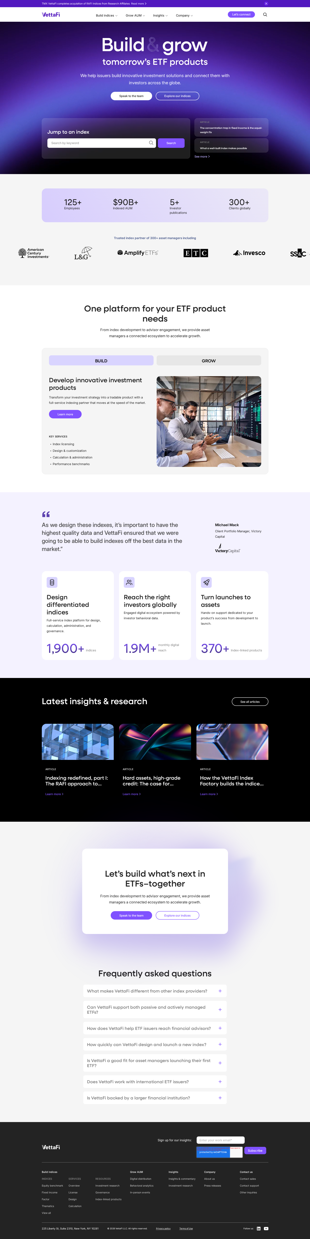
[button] (107, 14)
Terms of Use (186, 1228)
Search (171, 143)
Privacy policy (163, 1228)
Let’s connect (241, 14)
